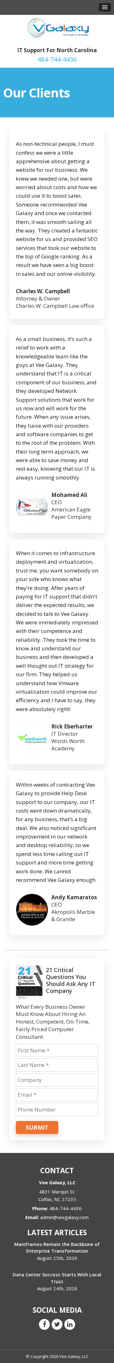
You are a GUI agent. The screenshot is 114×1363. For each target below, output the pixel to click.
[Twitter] (57, 1324)
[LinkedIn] (69, 1324)
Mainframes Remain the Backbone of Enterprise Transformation (57, 1247)
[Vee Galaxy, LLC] (57, 28)
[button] (105, 7)
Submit (37, 1127)
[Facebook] (44, 1324)
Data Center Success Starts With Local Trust (57, 1277)
